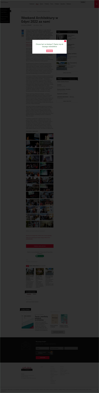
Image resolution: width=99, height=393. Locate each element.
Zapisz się (49, 50)
